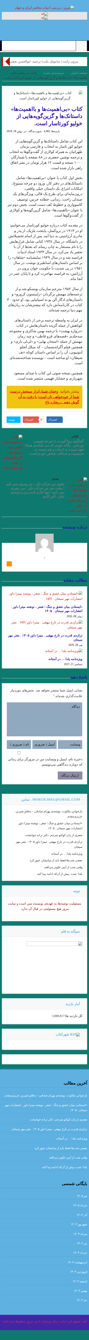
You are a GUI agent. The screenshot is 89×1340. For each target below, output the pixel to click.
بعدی (55, 479)
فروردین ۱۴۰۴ (78, 1271)
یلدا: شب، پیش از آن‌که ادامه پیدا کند (59, 873)
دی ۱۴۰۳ (81, 1300)
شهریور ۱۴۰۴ (79, 1224)
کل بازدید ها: (73, 1016)
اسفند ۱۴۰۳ (80, 1281)
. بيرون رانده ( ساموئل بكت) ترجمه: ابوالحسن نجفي (45, 61)
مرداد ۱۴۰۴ (80, 1234)
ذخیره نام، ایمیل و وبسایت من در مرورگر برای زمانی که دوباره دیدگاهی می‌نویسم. (45, 761)
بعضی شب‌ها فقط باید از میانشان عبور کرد (56, 860)
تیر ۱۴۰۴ (82, 1243)
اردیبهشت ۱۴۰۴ (77, 1262)
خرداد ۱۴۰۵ (80, 1205)
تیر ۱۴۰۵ (82, 1196)
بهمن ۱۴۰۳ (80, 1290)
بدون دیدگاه (35, 131)
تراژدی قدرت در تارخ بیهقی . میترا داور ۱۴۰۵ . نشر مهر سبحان (49, 1129)
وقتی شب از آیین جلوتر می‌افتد (63, 867)
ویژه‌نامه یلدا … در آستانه (65, 659)
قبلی (74, 436)
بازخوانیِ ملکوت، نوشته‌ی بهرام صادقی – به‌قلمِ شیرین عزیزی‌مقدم (46, 1095)
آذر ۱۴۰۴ (81, 1215)
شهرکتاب (62, 1034)
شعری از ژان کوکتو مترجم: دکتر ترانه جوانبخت (53, 835)
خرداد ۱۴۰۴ (80, 1252)
